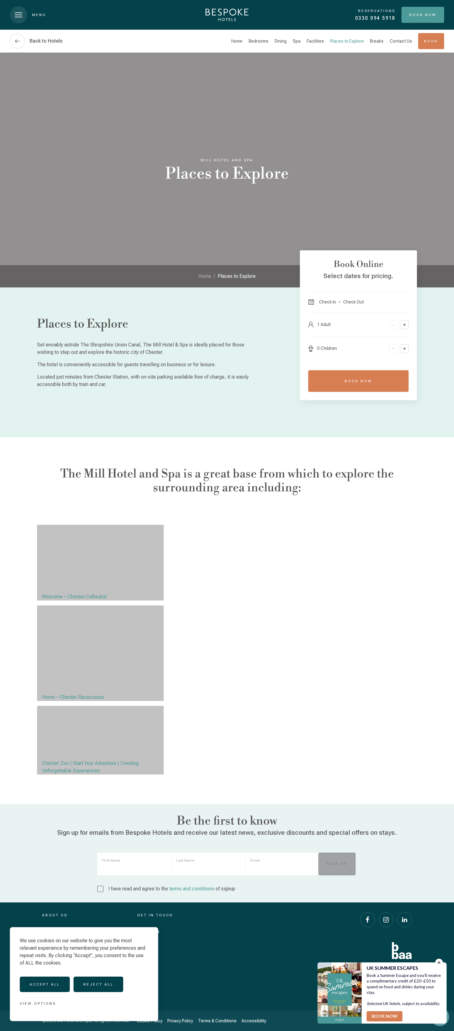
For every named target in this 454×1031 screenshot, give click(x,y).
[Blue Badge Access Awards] (402, 950)
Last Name (185, 860)
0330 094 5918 (375, 18)
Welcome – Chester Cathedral (74, 597)
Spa (297, 41)
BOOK (431, 41)
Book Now (358, 381)
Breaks (377, 41)
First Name (111, 860)
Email (255, 860)
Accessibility (254, 1020)
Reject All (98, 984)
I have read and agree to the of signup (171, 889)
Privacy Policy (180, 1020)
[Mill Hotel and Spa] (227, 15)
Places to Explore (347, 41)
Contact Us (401, 41)
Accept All (45, 984)
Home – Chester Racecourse (73, 697)
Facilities (315, 41)
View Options (38, 1003)
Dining (281, 41)
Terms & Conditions (217, 1020)
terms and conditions (191, 889)
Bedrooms (258, 41)
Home (236, 41)
